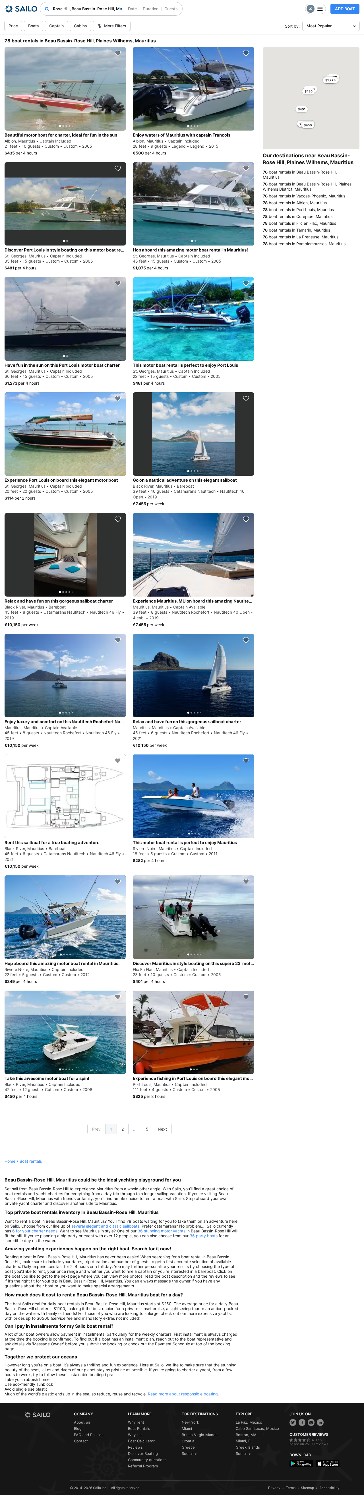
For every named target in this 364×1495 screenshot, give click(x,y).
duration (150, 8)
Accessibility (329, 1488)
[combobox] (87, 8)
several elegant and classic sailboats (105, 1226)
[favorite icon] (117, 53)
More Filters (115, 25)
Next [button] (162, 1129)
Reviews (135, 1447)
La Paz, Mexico (249, 1422)
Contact (81, 1441)
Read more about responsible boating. (183, 1393)
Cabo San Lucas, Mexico (257, 1428)
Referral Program (143, 1466)
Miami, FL (244, 1441)
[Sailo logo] (47, 1415)
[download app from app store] (328, 1463)
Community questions (147, 1459)
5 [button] (147, 1129)
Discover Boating (143, 1453)
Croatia (188, 1441)
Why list (135, 1434)
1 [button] (111, 1129)
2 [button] (122, 1129)
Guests (171, 8)
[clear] (121, 9)
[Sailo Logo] (21, 9)
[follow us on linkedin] (320, 1422)
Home (10, 1161)
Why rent (136, 1422)
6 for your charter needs (34, 1230)
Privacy (274, 1488)
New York (190, 1422)
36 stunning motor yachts (161, 1230)
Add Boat (345, 8)
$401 (301, 109)
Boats (33, 25)
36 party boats (204, 1235)
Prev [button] (96, 1129)
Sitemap (307, 1488)
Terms (290, 1488)
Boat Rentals (139, 1428)
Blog (78, 1428)
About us (82, 1422)
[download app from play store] (301, 1463)
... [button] (134, 1129)
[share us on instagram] (311, 1422)
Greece (188, 1447)
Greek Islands (248, 1447)
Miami (187, 1428)
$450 (308, 125)
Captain (56, 25)
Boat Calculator (141, 1441)
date (132, 8)
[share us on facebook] (302, 1422)
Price (13, 25)
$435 (309, 91)
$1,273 (330, 80)
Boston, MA (246, 1434)
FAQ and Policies (89, 1434)
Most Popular (319, 25)
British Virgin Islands (200, 1434)
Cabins (80, 25)
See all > (189, 1453)
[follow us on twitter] (292, 1422)
